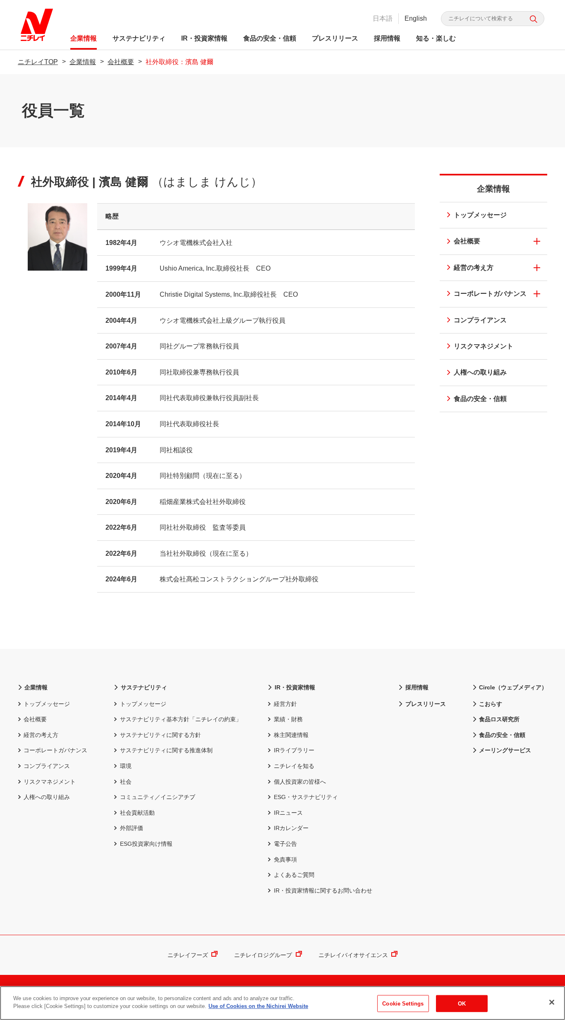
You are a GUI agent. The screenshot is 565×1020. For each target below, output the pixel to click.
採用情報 (387, 38)
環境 (125, 766)
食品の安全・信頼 (269, 38)
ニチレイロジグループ (263, 955)
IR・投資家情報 (204, 38)
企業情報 (83, 38)
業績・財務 (288, 719)
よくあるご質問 (294, 874)
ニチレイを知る (294, 766)
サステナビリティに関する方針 (160, 735)
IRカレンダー (291, 828)
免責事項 (285, 859)
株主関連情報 (291, 735)
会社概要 (121, 61)
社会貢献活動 (137, 812)
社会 (125, 781)
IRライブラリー (294, 750)
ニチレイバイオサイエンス (353, 955)
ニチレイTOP (38, 61)
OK (462, 1004)
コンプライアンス (480, 320)
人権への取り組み (480, 372)
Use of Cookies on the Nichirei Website (258, 1006)
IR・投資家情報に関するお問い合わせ (323, 890)
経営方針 (285, 704)
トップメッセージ (480, 214)
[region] (282, 1003)
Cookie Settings (403, 1004)
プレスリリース (335, 38)
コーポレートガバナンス (490, 293)
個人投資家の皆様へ (300, 781)
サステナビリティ (139, 38)
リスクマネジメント (483, 346)
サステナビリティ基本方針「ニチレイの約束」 (180, 719)
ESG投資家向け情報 (146, 843)
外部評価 (131, 828)
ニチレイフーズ (188, 955)
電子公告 (285, 843)
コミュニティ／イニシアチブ (157, 797)
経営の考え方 (473, 267)
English (416, 18)
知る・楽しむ (436, 38)
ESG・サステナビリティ (306, 797)
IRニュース (288, 812)
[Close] (552, 1002)
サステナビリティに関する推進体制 (166, 750)
